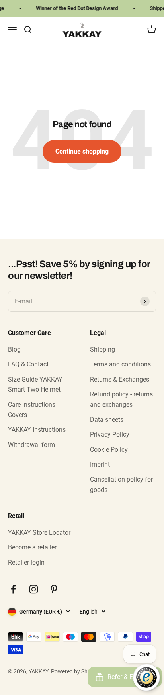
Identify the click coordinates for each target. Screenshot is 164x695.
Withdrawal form (31, 445)
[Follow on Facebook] (13, 589)
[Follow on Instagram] (33, 589)
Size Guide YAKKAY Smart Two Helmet (35, 385)
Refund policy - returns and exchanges (121, 399)
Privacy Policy (109, 434)
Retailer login (26, 562)
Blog (14, 349)
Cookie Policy (109, 449)
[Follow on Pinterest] (54, 589)
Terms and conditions (120, 364)
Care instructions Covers (31, 410)
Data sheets (106, 419)
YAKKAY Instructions (37, 429)
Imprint (100, 464)
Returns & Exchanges (119, 379)
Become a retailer (32, 547)
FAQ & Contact (28, 364)
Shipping (102, 349)
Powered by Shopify (75, 671)
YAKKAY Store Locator (39, 532)
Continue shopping (82, 151)
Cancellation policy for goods (121, 485)
